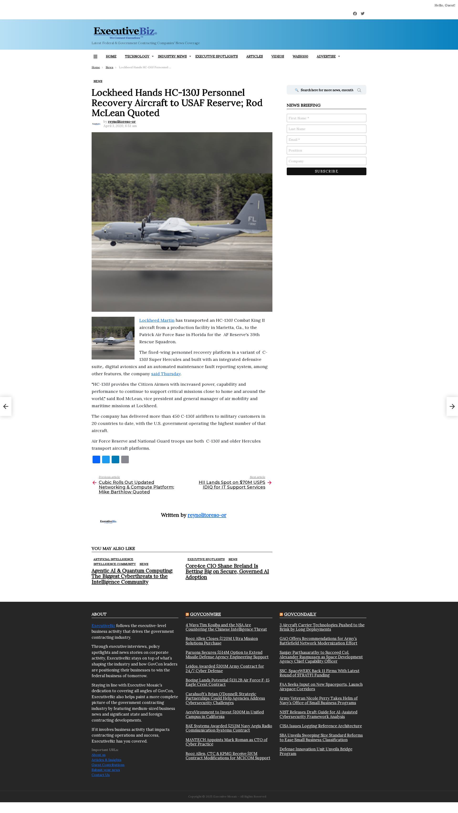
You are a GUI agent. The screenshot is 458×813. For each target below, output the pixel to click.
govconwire (205, 614)
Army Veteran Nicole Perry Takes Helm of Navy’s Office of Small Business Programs (319, 700)
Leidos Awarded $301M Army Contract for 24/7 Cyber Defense (225, 668)
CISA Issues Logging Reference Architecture (321, 726)
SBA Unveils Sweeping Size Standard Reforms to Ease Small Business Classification (321, 737)
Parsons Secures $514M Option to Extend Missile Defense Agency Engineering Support (227, 654)
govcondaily (300, 614)
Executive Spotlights (216, 56)
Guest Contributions (108, 765)
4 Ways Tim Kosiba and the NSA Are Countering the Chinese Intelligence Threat (226, 627)
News (144, 564)
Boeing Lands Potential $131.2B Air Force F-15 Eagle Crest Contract (228, 682)
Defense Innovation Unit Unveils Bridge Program (316, 751)
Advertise (326, 56)
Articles (254, 56)
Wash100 (300, 56)
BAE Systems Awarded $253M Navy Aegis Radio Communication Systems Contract (229, 728)
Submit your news (106, 770)
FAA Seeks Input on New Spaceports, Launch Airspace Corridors (321, 686)
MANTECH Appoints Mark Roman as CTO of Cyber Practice (226, 742)
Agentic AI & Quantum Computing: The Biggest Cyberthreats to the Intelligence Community (132, 576)
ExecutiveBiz (103, 625)
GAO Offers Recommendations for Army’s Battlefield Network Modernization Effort (318, 640)
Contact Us (101, 775)
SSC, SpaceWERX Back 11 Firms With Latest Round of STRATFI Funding (319, 673)
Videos (277, 56)
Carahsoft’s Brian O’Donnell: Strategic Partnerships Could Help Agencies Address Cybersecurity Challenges (225, 698)
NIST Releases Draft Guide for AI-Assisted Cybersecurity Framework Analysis (318, 714)
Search (359, 91)
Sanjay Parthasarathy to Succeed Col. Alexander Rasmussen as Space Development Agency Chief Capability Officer (321, 656)
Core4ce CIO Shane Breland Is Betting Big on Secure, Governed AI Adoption (227, 571)
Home (111, 56)
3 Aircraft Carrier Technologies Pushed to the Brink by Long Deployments (322, 627)
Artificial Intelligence (113, 559)
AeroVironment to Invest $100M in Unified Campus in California (225, 714)
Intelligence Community (115, 564)
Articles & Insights (106, 760)
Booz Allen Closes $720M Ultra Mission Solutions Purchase (222, 640)
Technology (137, 56)
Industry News (172, 56)
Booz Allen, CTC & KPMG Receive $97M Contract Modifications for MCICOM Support (228, 755)
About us (99, 755)
